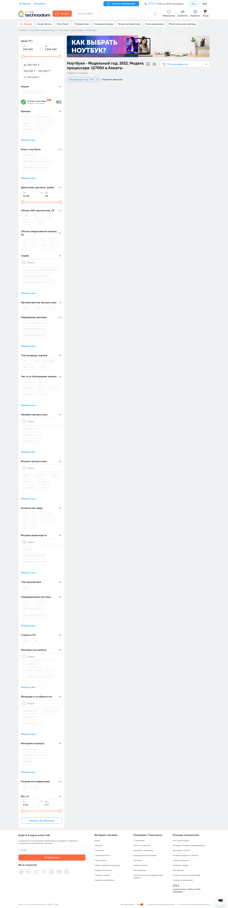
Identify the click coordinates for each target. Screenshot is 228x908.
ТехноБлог (99, 850)
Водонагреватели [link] (129, 23)
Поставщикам (140, 870)
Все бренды (178, 870)
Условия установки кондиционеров (189, 845)
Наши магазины (141, 865)
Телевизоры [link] (81, 23)
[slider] (23, 56)
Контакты (138, 860)
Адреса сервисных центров (107, 865)
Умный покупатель (181, 860)
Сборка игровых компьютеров (186, 875)
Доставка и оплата (181, 850)
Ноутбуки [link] (63, 23)
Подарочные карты (103, 870)
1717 (176, 886)
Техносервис (100, 860)
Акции (97, 840)
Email (23, 850)
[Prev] (71, 46)
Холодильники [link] (154, 23)
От (24, 46)
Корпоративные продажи (145, 855)
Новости (98, 845)
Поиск (31, 262)
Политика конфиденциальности (194, 904)
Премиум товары (180, 865)
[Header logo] (33, 14)
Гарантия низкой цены (104, 880)
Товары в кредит (102, 875)
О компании (139, 840)
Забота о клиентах (142, 845)
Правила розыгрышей (183, 880)
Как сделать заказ (181, 840)
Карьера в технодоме (143, 850)
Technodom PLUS (102, 855)
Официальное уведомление (161, 904)
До (46, 46)
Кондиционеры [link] (103, 23)
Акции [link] (28, 23)
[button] (169, 13)
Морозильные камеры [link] (182, 23)
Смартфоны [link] (44, 23)
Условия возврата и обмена (185, 855)
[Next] (205, 46)
